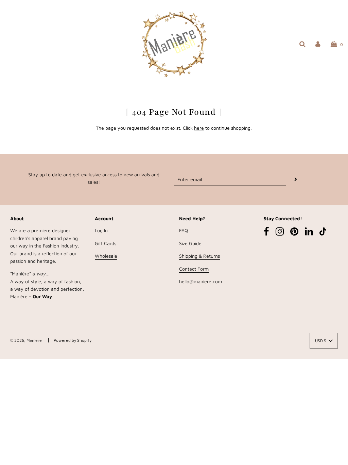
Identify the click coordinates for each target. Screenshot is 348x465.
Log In (101, 230)
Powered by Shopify (72, 340)
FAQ (183, 230)
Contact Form (194, 269)
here (199, 128)
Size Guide (190, 243)
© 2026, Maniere (26, 340)
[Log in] (317, 44)
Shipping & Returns (199, 256)
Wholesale (106, 256)
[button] (324, 341)
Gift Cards (105, 243)
